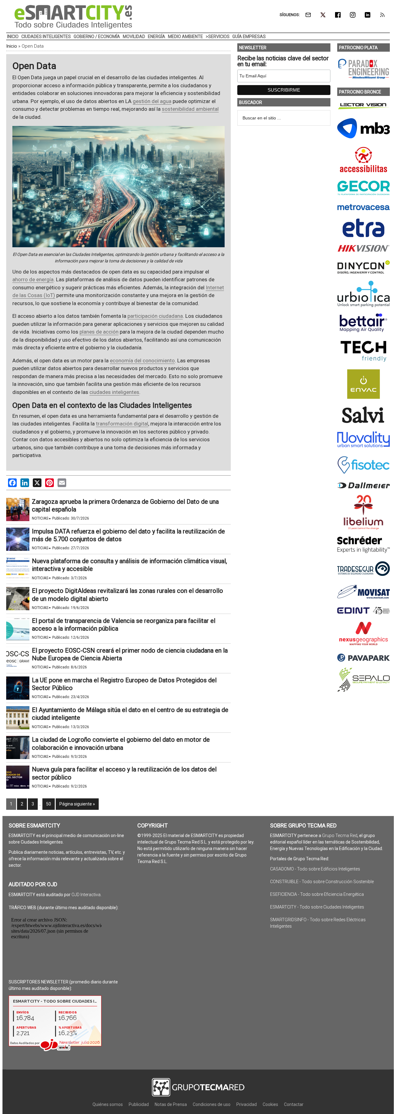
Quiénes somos (108, 1104)
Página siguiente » (77, 803)
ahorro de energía (33, 279)
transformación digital (122, 424)
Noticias (40, 518)
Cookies (270, 1104)
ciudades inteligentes (114, 392)
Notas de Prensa (171, 1104)
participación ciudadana (155, 316)
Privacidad (246, 1104)
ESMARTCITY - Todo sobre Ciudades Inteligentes (317, 907)
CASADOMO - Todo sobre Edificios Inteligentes (315, 868)
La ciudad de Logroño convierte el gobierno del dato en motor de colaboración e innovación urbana (121, 743)
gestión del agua (152, 101)
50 (48, 803)
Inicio (11, 46)
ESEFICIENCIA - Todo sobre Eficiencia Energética (317, 894)
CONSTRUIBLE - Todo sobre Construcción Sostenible (322, 881)
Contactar (293, 1104)
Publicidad (139, 1104)
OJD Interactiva (86, 894)
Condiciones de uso (211, 1104)
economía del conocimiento (142, 360)
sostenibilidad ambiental (190, 109)
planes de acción (99, 332)
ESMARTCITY (73, 17)
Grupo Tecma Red (339, 835)
